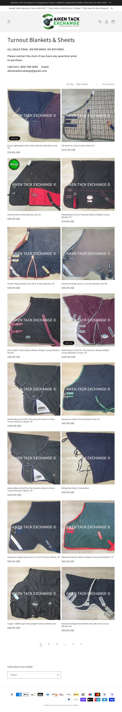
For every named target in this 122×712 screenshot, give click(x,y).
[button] (9, 21)
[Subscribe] (57, 674)
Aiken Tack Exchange (56, 705)
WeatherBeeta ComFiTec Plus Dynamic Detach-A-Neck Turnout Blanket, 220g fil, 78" (31, 420)
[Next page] (81, 644)
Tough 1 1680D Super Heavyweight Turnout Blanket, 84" (31, 624)
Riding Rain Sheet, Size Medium (75, 488)
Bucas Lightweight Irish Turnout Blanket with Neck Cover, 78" (32, 146)
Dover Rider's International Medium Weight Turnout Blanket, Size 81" (33, 351)
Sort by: (70, 84)
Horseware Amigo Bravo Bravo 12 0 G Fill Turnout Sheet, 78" (33, 557)
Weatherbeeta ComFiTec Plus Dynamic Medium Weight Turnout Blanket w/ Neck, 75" (85, 351)
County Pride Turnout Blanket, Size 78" (24, 215)
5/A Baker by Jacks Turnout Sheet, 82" (78, 145)
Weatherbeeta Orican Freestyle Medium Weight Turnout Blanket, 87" (86, 216)
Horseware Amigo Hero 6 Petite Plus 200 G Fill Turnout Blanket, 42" (85, 625)
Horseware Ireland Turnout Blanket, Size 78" (81, 419)
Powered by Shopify (71, 705)
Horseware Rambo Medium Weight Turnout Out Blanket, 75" (88, 557)
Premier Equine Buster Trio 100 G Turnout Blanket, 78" (31, 284)
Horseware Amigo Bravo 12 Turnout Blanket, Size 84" (85, 284)
